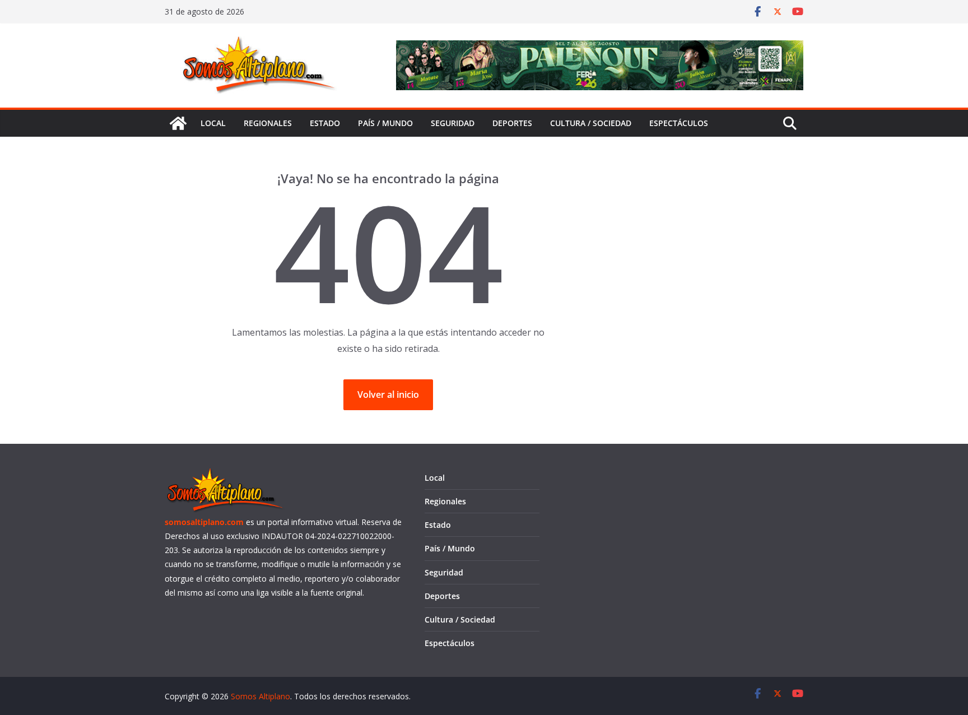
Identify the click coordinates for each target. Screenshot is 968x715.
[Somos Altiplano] (178, 123)
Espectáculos (678, 123)
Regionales (268, 123)
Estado (325, 123)
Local (213, 123)
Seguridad (452, 123)
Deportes (512, 123)
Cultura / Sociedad (590, 123)
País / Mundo (385, 123)
